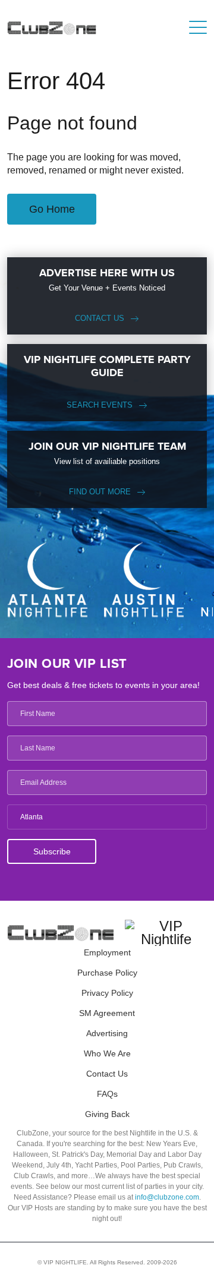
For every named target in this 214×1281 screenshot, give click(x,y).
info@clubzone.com (167, 1197)
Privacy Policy (107, 993)
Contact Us (99, 318)
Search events (100, 404)
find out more (100, 491)
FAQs (107, 1094)
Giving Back (107, 1114)
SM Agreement (107, 1013)
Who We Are (107, 1053)
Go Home (52, 209)
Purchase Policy (107, 972)
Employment (107, 952)
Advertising (107, 1033)
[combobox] (107, 816)
